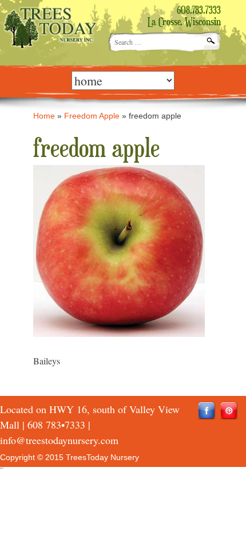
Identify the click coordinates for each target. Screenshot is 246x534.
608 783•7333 (56, 424)
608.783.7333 (199, 11)
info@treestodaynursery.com (59, 440)
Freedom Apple (92, 115)
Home (44, 115)
